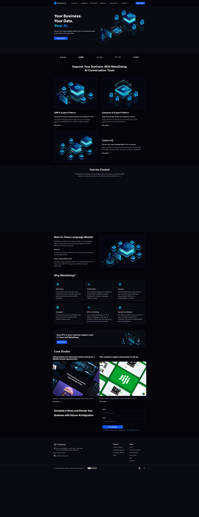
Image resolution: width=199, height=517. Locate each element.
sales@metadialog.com (62, 455)
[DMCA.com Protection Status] (92, 468)
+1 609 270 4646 (60, 453)
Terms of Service (127, 430)
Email (104, 417)
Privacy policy (136, 430)
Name (104, 409)
